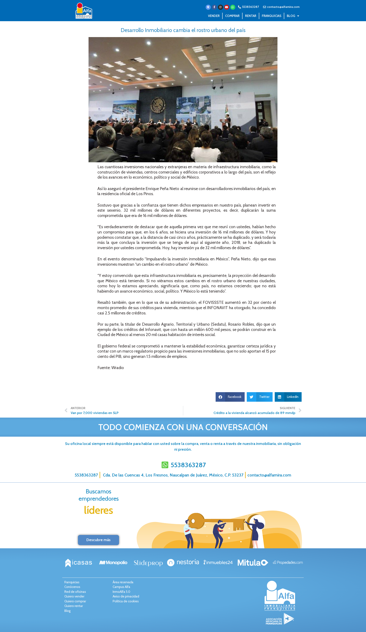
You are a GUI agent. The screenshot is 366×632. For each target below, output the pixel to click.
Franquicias (271, 16)
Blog (291, 16)
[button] (230, 397)
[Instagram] (220, 7)
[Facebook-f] (214, 7)
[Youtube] (226, 7)
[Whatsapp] (232, 7)
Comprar (232, 16)
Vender (214, 16)
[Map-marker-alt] (208, 7)
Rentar (250, 16)
